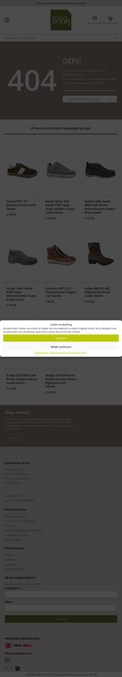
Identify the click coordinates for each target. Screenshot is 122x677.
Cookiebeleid (41, 352)
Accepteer (61, 338)
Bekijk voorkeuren (61, 346)
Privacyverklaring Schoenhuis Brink (68, 352)
